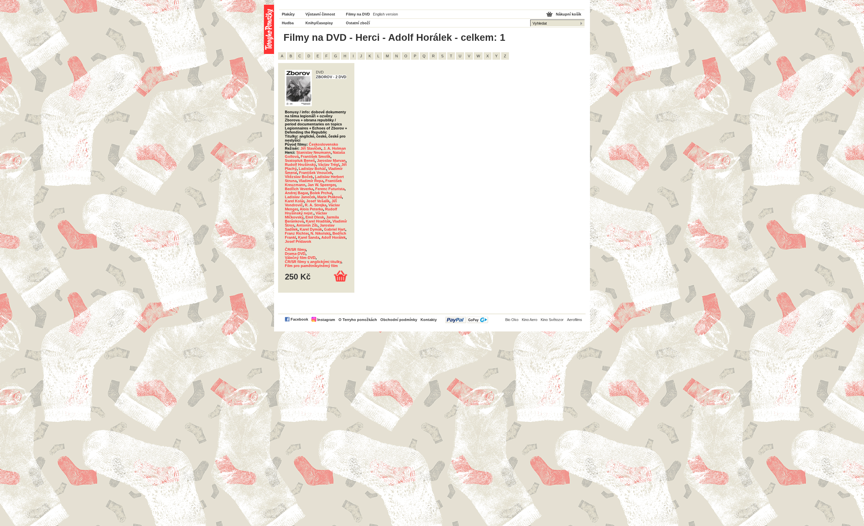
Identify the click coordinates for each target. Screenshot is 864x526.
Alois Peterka (311, 209)
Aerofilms (574, 320)
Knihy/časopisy (319, 23)
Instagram (326, 320)
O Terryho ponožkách (358, 320)
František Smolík (315, 156)
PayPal (466, 320)
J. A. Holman (334, 148)
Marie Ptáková (329, 197)
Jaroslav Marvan (331, 160)
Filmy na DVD (358, 14)
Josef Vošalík (317, 201)
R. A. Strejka (315, 205)
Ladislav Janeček (300, 197)
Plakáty (288, 14)
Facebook (299, 319)
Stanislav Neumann (313, 152)
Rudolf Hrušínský (300, 165)
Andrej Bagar (296, 193)
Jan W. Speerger (321, 185)
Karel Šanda (308, 237)
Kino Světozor (552, 320)
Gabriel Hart (334, 229)
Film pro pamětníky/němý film (311, 266)
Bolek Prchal (321, 193)
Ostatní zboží (358, 23)
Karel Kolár (294, 201)
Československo (323, 144)
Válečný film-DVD (300, 258)
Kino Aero (529, 320)
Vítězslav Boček (299, 177)
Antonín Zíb (307, 225)
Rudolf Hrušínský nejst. (311, 211)
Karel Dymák (311, 229)
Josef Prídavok (298, 241)
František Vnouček (315, 173)
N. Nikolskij (320, 233)
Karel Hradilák (318, 221)
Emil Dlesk (314, 217)
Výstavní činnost (320, 14)
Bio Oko (511, 320)
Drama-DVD (295, 254)
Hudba (288, 23)
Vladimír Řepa (311, 181)
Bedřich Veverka (299, 189)
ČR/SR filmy (295, 249)
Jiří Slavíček (310, 148)
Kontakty (429, 320)
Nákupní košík (568, 14)
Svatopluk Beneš (300, 160)
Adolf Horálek (333, 237)
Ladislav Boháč (312, 169)
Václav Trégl (328, 165)
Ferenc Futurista (330, 189)
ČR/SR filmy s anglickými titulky (313, 262)
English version (385, 14)
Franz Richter (296, 233)
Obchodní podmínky (398, 320)
